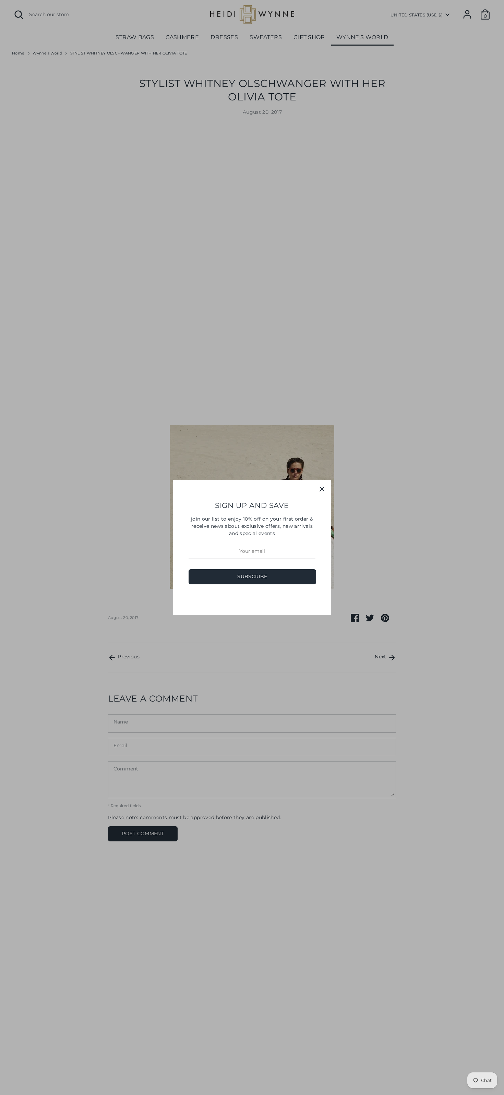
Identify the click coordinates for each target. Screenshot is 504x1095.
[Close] (321, 489)
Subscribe (252, 576)
